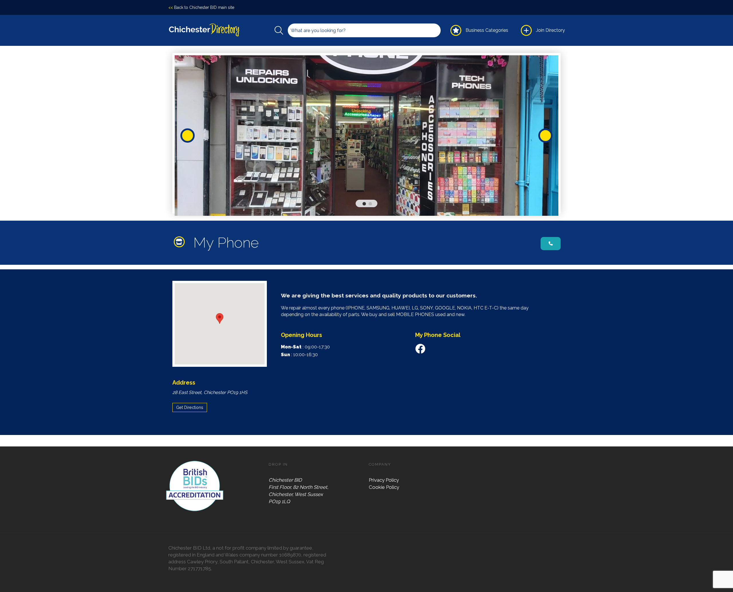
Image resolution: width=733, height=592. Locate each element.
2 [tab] (371, 205)
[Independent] (180, 241)
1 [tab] (365, 205)
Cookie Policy (384, 487)
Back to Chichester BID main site (201, 7)
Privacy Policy (384, 480)
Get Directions (189, 407)
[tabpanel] (366, 135)
